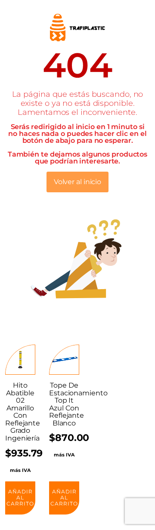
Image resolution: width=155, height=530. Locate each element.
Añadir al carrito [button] (20, 497)
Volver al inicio (77, 182)
